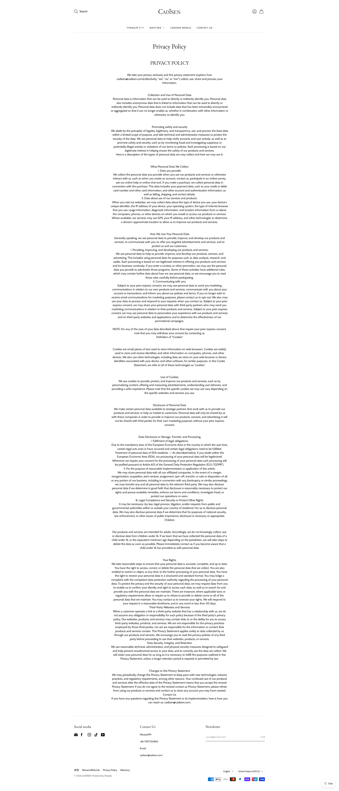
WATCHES (155, 27)
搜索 (76, 770)
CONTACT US (204, 27)
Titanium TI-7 (135, 27)
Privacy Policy (110, 770)
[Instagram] (89, 735)
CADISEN (86, 775)
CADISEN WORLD (180, 27)
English (226, 771)
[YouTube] (103, 735)
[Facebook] (81, 735)
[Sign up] (262, 737)
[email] (76, 735)
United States (249, 771)
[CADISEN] (169, 11)
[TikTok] (96, 735)
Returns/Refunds (91, 770)
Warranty (125, 770)
